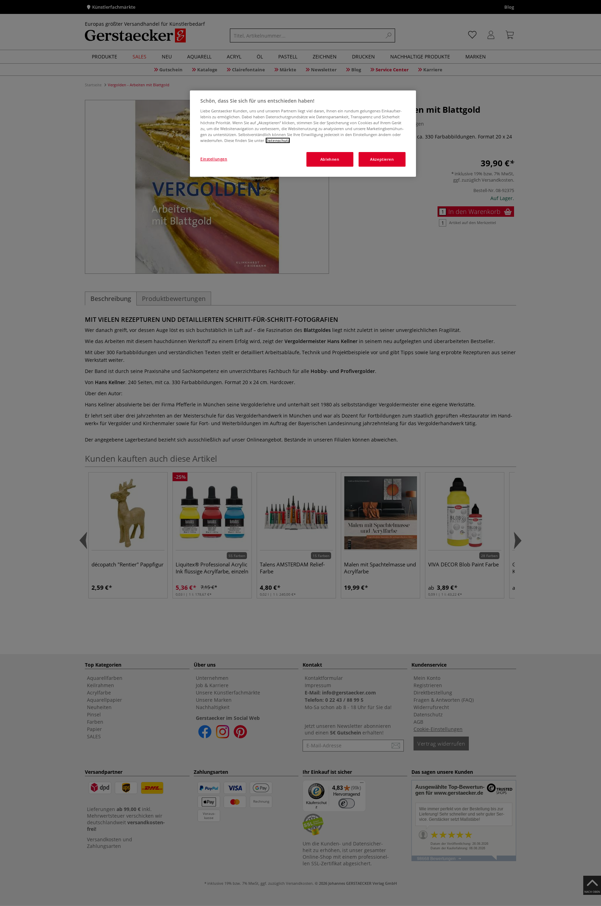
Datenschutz (278, 140)
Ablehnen (329, 159)
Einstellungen (213, 158)
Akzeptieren (382, 159)
